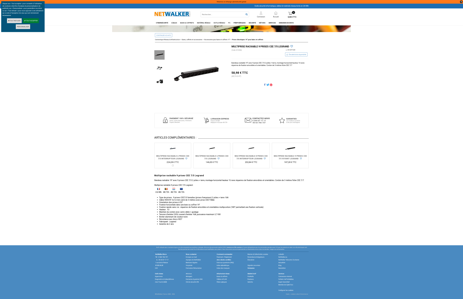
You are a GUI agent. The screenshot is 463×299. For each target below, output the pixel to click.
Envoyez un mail (191, 257)
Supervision (159, 276)
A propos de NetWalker (193, 260)
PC (229, 23)
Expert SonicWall (283, 282)
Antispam (189, 276)
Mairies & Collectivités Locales (258, 254)
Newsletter (282, 268)
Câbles (174, 23)
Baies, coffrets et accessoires (192, 39)
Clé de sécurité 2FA (192, 282)
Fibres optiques (222, 282)
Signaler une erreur (254, 265)
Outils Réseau (219, 23)
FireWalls (251, 276)
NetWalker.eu (282, 257)
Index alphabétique (223, 265)
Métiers (262, 23)
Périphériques (239, 23)
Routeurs (251, 279)
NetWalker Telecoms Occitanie (288, 260)
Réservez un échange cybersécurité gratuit (231, 2)
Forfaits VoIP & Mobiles (286, 279)
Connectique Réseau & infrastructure (167, 39)
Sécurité (252, 23)
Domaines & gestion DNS (194, 279)
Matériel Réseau (203, 23)
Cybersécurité (162, 23)
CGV (156, 268)
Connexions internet (285, 276)
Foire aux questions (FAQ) (225, 262)
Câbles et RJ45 (222, 279)
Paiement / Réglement (224, 257)
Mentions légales (191, 262)
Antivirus (189, 274)
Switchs (250, 282)
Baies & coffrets (222, 276)
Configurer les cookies (285, 290)
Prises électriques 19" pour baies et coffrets (247, 39)
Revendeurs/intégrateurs (256, 257)
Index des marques (223, 268)
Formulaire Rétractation (194, 268)
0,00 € (292, 17)
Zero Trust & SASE (161, 282)
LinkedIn (281, 254)
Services (272, 23)
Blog (279, 265)
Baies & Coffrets (187, 23)
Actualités (281, 262)
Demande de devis (286, 23)
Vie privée (189, 265)
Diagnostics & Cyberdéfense (164, 279)
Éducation (251, 260)
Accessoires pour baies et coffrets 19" (217, 39)
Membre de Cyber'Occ (285, 285)
